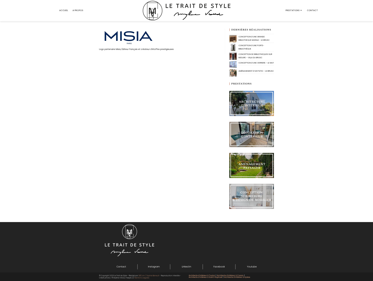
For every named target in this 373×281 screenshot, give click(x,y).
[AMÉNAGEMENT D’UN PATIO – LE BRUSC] (233, 73)
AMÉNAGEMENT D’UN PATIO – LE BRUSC (256, 71)
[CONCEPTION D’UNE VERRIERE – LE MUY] (233, 64)
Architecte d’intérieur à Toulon (202, 275)
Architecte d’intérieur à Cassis (230, 275)
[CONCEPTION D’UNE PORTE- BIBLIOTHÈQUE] (233, 47)
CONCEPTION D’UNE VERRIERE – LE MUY (256, 62)
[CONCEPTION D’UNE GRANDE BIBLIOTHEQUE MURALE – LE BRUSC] (233, 38)
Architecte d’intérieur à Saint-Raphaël (205, 277)
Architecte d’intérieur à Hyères (237, 277)
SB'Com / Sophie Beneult (148, 275)
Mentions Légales (142, 277)
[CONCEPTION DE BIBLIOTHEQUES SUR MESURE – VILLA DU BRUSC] (233, 56)
